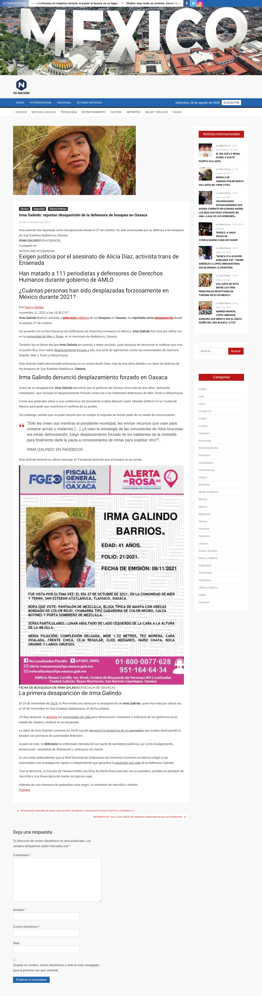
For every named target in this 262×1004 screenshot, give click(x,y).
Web (16, 943)
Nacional (64, 102)
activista (51, 717)
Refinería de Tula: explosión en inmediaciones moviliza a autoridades (138, 817)
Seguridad (39, 208)
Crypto (203, 418)
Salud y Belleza (156, 112)
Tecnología (69, 112)
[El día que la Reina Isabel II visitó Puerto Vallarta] (205, 150)
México (203, 506)
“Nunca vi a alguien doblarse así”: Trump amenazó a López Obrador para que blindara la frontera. (221, 261)
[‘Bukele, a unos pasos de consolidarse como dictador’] (205, 228)
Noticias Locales (44, 112)
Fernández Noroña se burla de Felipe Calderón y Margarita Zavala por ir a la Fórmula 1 (77, 810)
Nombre (19, 910)
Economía (205, 440)
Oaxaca (25, 208)
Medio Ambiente (208, 491)
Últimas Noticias (89, 102)
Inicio (20, 102)
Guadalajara (206, 462)
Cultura (116, 112)
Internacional (41, 102)
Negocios (204, 535)
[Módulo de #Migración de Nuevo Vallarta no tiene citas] (205, 173)
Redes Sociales (208, 550)
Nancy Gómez (34, 307)
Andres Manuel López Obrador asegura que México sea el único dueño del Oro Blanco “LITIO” (220, 317)
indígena (76, 317)
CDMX (203, 389)
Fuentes (24, 790)
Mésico (203, 499)
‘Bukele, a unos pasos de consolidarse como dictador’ (218, 236)
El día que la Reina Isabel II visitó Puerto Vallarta (219, 157)
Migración (205, 514)
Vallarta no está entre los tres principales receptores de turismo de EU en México (219, 289)
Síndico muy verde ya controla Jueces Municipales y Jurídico (136, 3)
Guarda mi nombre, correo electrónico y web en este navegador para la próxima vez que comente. (56, 967)
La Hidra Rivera (223, 145)
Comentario (22, 855)
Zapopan (204, 602)
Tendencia (205, 580)
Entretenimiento (94, 112)
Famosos (204, 455)
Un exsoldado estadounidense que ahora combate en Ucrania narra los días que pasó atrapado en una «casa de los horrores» (221, 208)
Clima (202, 403)
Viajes (177, 112)
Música (203, 521)
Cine (201, 396)
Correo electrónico (26, 926)
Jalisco (203, 477)
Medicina (204, 484)
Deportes (133, 112)
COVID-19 (21, 112)
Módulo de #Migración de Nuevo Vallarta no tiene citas (221, 181)
